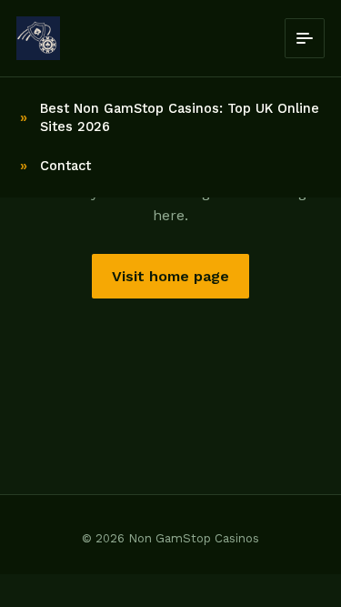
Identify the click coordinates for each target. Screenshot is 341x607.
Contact (65, 165)
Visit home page (170, 276)
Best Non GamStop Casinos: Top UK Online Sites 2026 (179, 117)
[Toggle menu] (305, 38)
